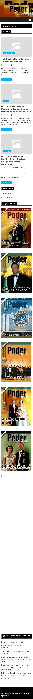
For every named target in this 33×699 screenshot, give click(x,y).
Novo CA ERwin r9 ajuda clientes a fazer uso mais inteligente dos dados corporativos (13, 160)
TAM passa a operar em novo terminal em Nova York (15, 60)
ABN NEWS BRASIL (9, 642)
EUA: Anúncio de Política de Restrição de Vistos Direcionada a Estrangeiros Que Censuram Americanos (14, 667)
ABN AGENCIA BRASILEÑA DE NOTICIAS (16, 651)
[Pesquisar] (30, 685)
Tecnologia (7, 151)
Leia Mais (6, 79)
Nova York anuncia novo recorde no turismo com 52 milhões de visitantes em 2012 (16, 109)
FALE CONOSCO (8, 197)
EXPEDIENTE (7, 193)
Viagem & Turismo (9, 53)
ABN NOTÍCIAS (8, 679)
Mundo (6, 101)
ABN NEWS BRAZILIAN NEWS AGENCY (15, 646)
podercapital (15, 65)
